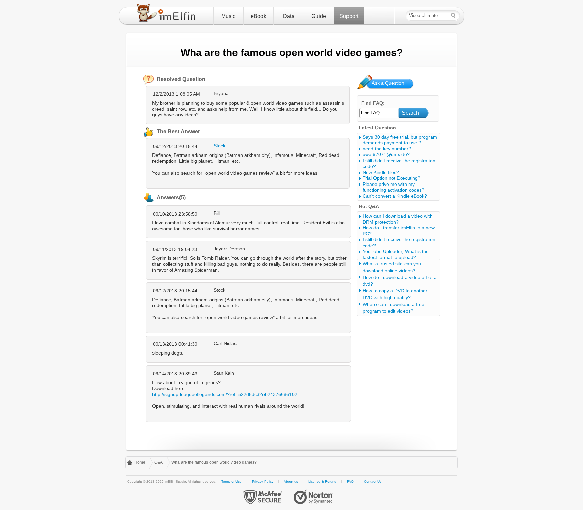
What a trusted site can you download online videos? (392, 267)
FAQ (350, 481)
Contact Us (372, 481)
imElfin (167, 14)
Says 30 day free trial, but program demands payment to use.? (400, 140)
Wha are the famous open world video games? (214, 462)
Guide (318, 16)
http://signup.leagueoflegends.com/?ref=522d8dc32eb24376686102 (224, 394)
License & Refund (322, 481)
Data (289, 16)
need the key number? (387, 148)
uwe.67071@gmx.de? (386, 154)
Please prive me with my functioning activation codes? (393, 187)
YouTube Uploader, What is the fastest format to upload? (396, 254)
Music (228, 16)
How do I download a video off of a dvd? (400, 281)
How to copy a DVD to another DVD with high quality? (395, 294)
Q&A (158, 462)
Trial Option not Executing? (391, 178)
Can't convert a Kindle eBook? (395, 196)
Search (410, 113)
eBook (258, 16)
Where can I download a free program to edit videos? (393, 308)
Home (139, 462)
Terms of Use (231, 481)
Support (348, 16)
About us (291, 481)
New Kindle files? (381, 172)
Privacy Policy (262, 481)
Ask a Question (388, 83)
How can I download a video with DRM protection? (398, 219)
